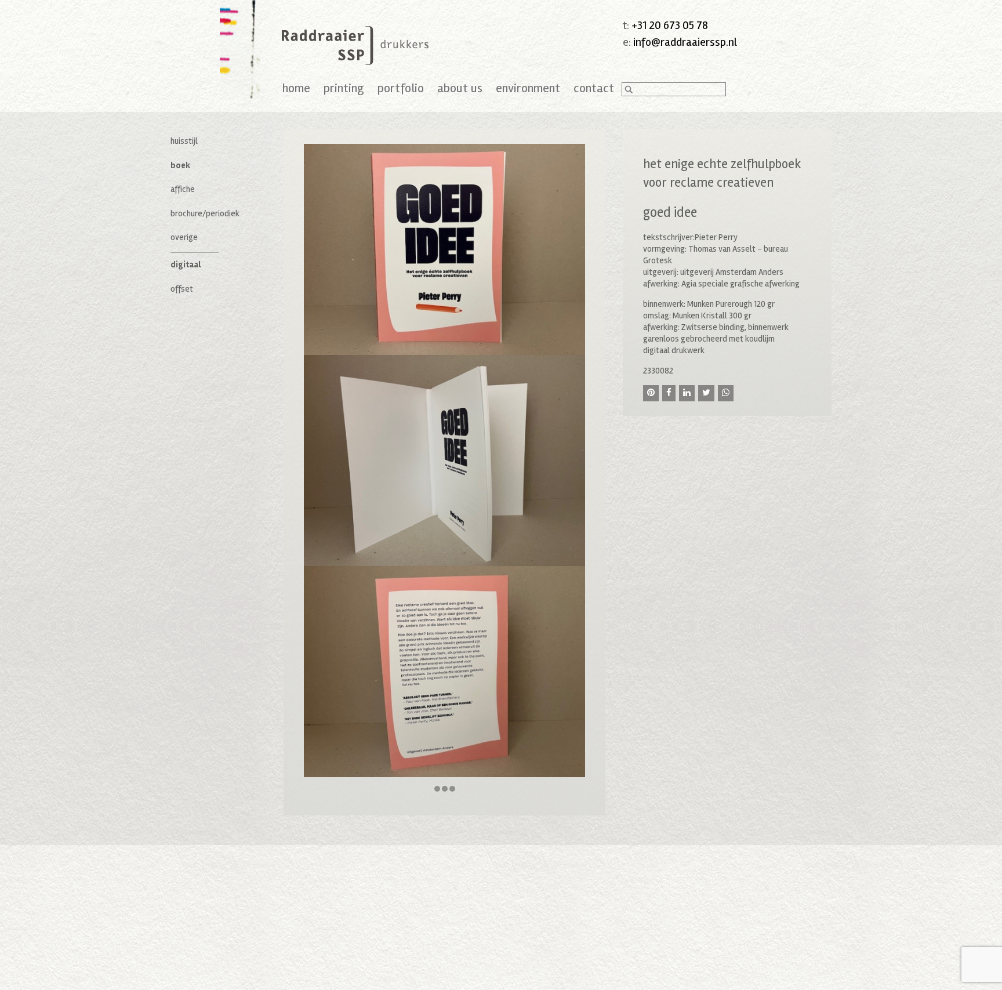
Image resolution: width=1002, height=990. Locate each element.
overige (184, 237)
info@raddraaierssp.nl (685, 42)
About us (459, 88)
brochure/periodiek (204, 213)
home (296, 88)
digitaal (185, 264)
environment (528, 88)
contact (593, 88)
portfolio (400, 88)
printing (344, 88)
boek (180, 165)
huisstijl (184, 141)
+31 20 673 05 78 (669, 25)
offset (181, 289)
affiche (182, 189)
